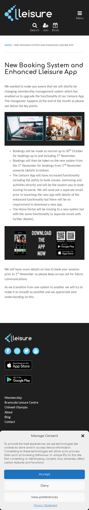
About (8, 412)
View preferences (44, 497)
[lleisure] (18, 338)
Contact (10, 422)
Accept (44, 474)
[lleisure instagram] (17, 351)
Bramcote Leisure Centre (21, 402)
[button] (83, 436)
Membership (13, 398)
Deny (45, 486)
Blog (8, 417)
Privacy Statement (45, 505)
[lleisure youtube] (35, 351)
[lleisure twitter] (26, 351)
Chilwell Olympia (16, 407)
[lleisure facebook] (8, 351)
